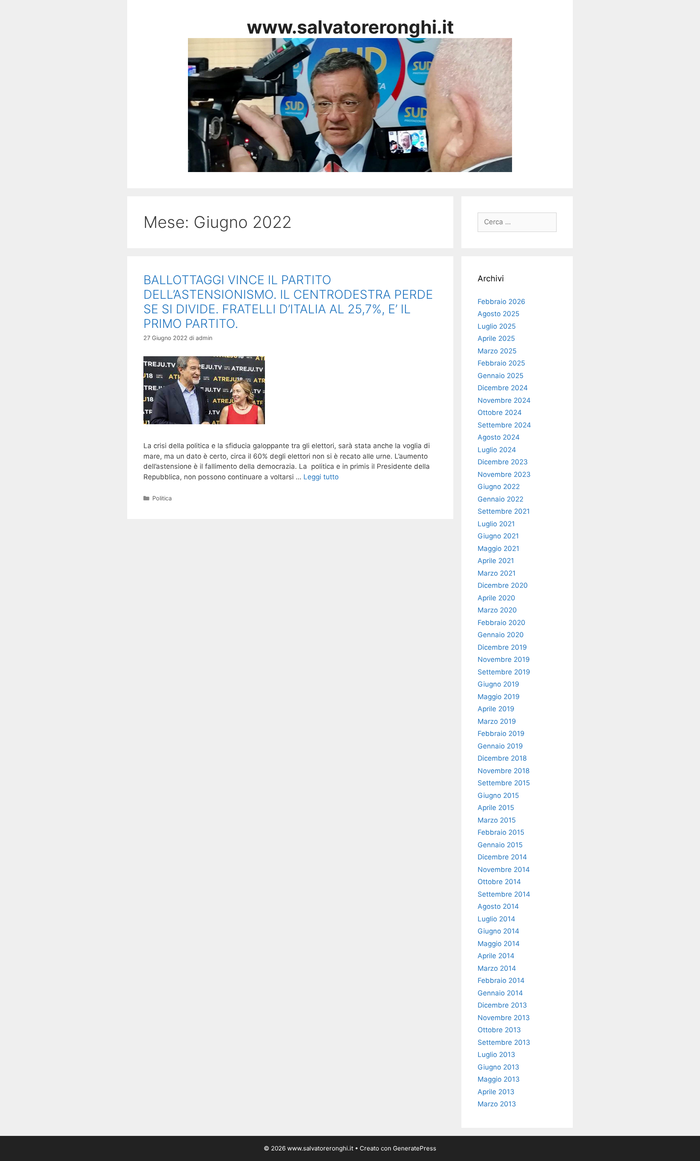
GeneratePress (414, 1148)
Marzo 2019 (497, 721)
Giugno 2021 (498, 536)
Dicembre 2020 (503, 585)
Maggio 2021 (498, 548)
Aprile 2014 (496, 956)
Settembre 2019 (504, 672)
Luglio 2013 (496, 1054)
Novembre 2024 (504, 400)
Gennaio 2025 (500, 376)
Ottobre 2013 (499, 1030)
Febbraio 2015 (501, 832)
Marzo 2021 (497, 573)
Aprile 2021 (496, 561)
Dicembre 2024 (503, 388)
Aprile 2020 (496, 598)
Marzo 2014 (497, 968)
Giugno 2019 (498, 684)
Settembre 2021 (504, 511)
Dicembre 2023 (503, 462)
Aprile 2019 (496, 709)
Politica (162, 498)
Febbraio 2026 (501, 302)
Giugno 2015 (498, 795)
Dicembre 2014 (502, 857)
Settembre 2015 (504, 783)
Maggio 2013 (499, 1079)
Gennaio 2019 (500, 746)
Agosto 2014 (498, 906)
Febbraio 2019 (501, 733)
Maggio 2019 (499, 697)
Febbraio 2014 (501, 980)
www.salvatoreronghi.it (350, 27)
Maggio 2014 (499, 944)
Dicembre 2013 (502, 1005)
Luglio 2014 (496, 919)
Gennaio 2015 (500, 845)
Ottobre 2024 (500, 412)
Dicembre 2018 (502, 758)
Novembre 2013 (504, 1018)
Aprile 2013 (496, 1092)
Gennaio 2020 (501, 635)
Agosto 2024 (499, 437)
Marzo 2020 (497, 610)
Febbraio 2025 (501, 363)
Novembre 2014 (504, 869)
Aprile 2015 (496, 808)
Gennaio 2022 (500, 499)
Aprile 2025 (496, 338)
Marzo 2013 (497, 1104)
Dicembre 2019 (502, 647)
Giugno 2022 (499, 487)
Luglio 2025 (497, 326)
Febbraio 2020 (501, 623)
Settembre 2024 (504, 425)
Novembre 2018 (503, 771)
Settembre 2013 (504, 1042)
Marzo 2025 (497, 351)
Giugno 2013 (498, 1067)
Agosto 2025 (498, 314)
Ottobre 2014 (499, 882)
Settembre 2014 (504, 894)
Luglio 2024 (497, 450)
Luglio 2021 (496, 524)
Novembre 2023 (504, 474)
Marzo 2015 (497, 820)
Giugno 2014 (498, 931)
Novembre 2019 (504, 659)
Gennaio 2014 (500, 993)
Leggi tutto (321, 477)
